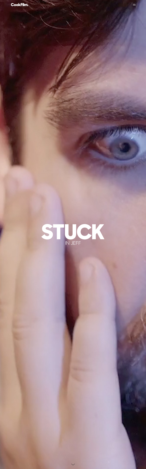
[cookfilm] (19, 4)
